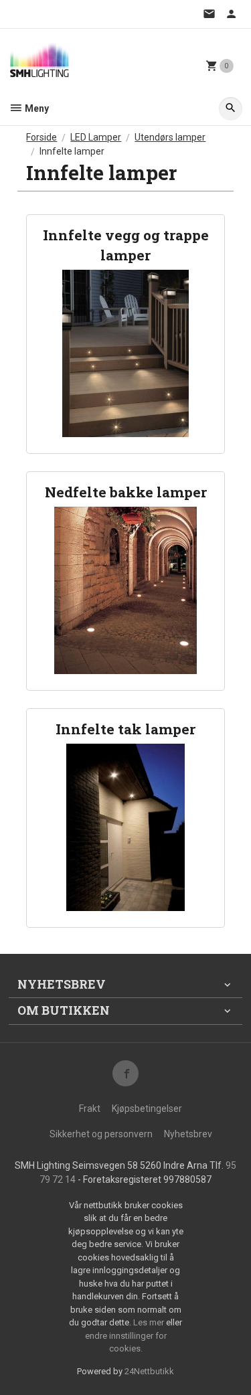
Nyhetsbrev (188, 1134)
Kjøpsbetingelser (147, 1108)
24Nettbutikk (149, 1371)
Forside (41, 137)
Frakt (89, 1108)
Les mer (149, 1322)
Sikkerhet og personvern (101, 1134)
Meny (36, 108)
